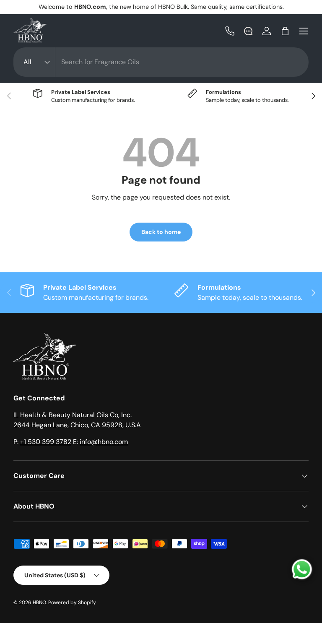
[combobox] (161, 62)
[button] (285, 31)
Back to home (161, 232)
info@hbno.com (104, 441)
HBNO (39, 602)
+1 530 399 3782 (45, 441)
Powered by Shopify (72, 602)
